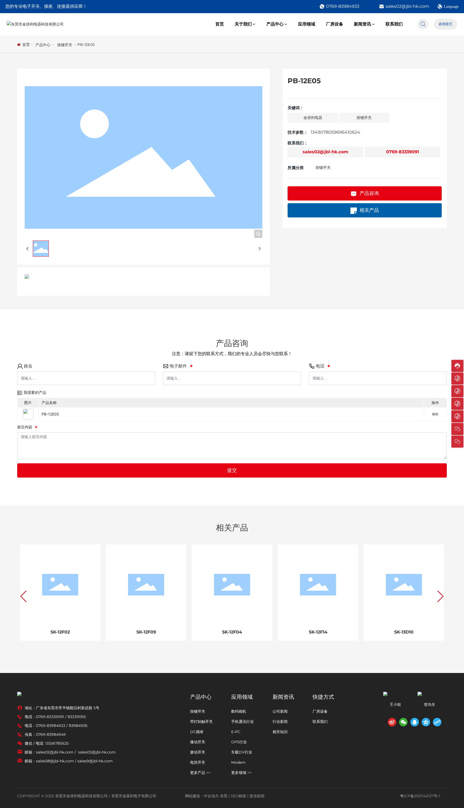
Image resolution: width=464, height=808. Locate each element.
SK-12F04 (232, 632)
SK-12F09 (146, 632)
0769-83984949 (51, 734)
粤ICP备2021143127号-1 (420, 796)
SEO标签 (238, 796)
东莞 (223, 796)
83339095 (77, 716)
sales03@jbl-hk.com (97, 752)
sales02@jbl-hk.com (407, 6)
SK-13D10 (404, 632)
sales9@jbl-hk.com (95, 761)
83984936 (78, 725)
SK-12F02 (60, 632)
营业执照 (256, 796)
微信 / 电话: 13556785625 (47, 743)
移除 (435, 414)
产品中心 (42, 44)
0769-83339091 (402, 152)
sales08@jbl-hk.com (55, 761)
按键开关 (64, 44)
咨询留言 (445, 24)
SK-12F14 (318, 632)
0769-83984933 (342, 6)
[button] (23, 596)
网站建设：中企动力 (202, 796)
